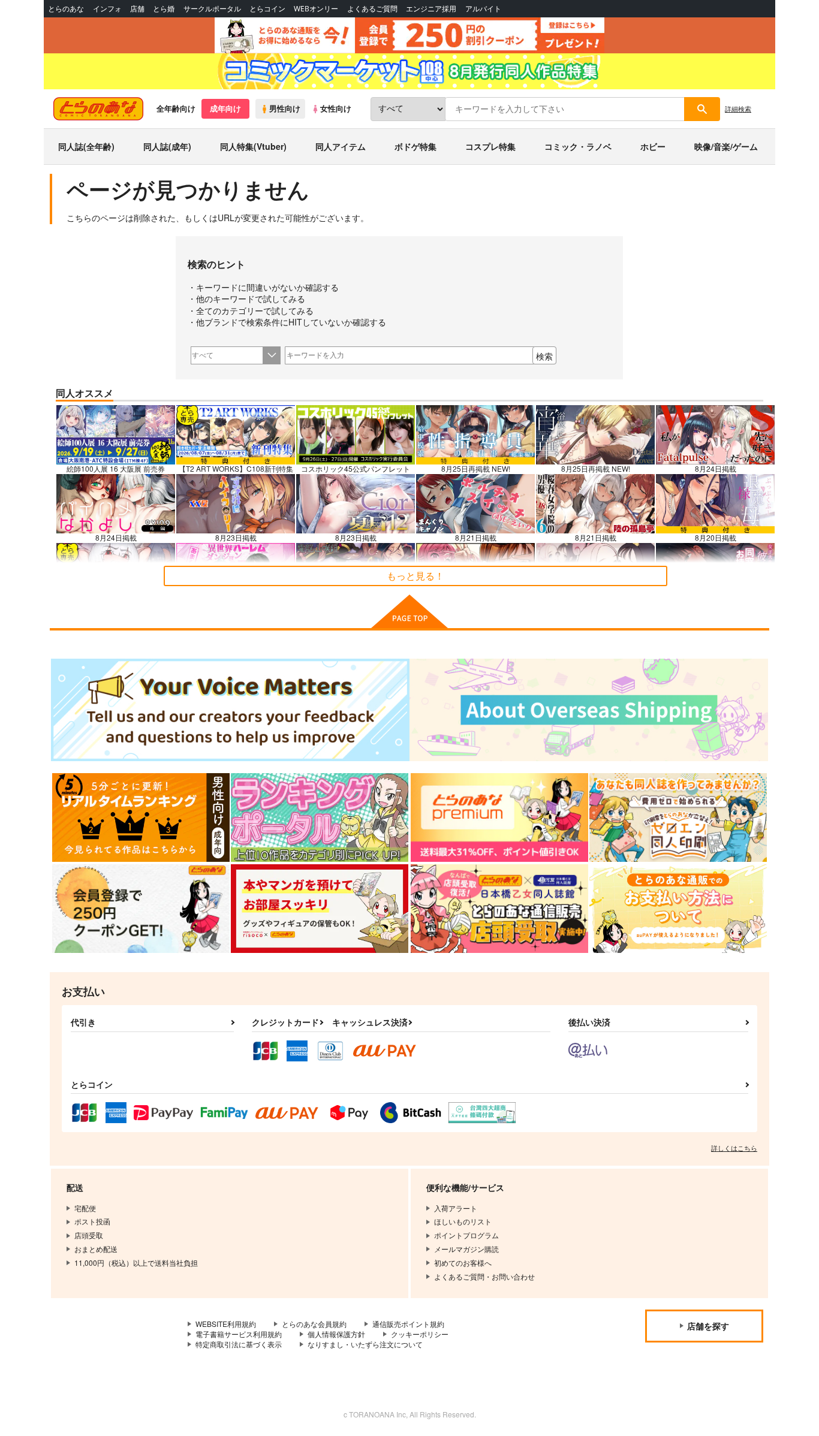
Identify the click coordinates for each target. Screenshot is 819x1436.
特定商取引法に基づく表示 (238, 1344)
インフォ (107, 9)
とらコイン (267, 9)
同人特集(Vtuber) (253, 146)
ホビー (653, 146)
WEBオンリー (316, 9)
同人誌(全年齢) (86, 146)
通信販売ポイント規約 (408, 1324)
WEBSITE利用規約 (225, 1324)
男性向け (284, 108)
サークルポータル (212, 9)
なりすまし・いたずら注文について (365, 1344)
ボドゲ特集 (415, 146)
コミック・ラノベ (578, 146)
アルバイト (483, 9)
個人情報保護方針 (336, 1334)
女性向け (335, 108)
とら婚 (163, 9)
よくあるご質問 (372, 9)
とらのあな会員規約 (314, 1324)
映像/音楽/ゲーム (726, 146)
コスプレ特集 (490, 146)
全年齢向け (175, 108)
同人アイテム (340, 146)
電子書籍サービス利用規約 (238, 1334)
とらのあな (66, 9)
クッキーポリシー (419, 1334)
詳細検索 (738, 108)
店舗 (137, 9)
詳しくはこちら (734, 1148)
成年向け (225, 108)
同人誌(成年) (167, 146)
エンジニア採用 (431, 9)
